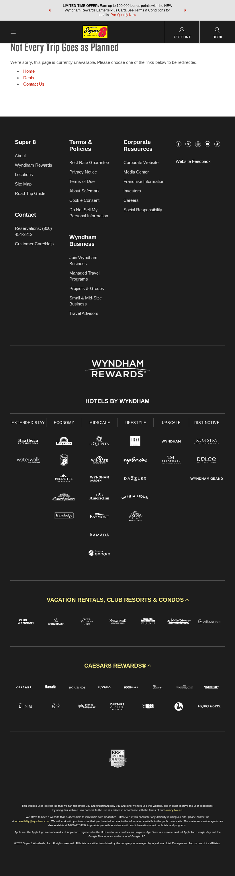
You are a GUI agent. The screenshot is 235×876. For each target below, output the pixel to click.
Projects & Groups (86, 288)
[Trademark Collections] (171, 461)
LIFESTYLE (135, 423)
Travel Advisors (83, 313)
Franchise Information (144, 181)
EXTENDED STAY (28, 423)
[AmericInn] (99, 498)
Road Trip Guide (30, 193)
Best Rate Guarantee (89, 162)
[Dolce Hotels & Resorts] (206, 461)
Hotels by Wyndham (117, 401)
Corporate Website (141, 162)
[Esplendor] (135, 461)
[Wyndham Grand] (206, 479)
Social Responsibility (143, 209)
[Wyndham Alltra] (135, 516)
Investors (132, 190)
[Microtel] (64, 479)
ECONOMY (64, 423)
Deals (28, 77)
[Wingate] (99, 461)
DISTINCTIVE (207, 423)
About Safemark (84, 190)
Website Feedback (193, 161)
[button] (49, 10)
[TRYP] (135, 442)
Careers (131, 200)
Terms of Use (82, 181)
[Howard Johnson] (64, 498)
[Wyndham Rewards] (117, 368)
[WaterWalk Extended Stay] (28, 461)
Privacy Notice (83, 171)
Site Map (23, 183)
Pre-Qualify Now (123, 15)
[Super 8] (64, 461)
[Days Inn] (64, 442)
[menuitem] (13, 32)
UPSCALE (171, 423)
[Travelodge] (64, 516)
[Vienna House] (135, 498)
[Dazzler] (135, 479)
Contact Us (33, 84)
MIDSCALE (99, 423)
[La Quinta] (99, 442)
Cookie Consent (84, 200)
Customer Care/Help (34, 243)
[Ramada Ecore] (99, 554)
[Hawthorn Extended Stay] (28, 442)
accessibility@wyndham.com (32, 821)
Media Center (136, 171)
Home (29, 71)
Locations (24, 174)
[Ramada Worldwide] (99, 535)
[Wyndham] (171, 442)
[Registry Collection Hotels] (206, 442)
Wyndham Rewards (33, 165)
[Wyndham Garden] (99, 479)
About (20, 155)
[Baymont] (99, 516)
